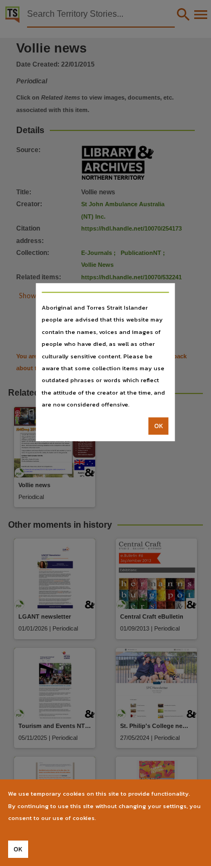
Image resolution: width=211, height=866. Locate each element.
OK (158, 426)
